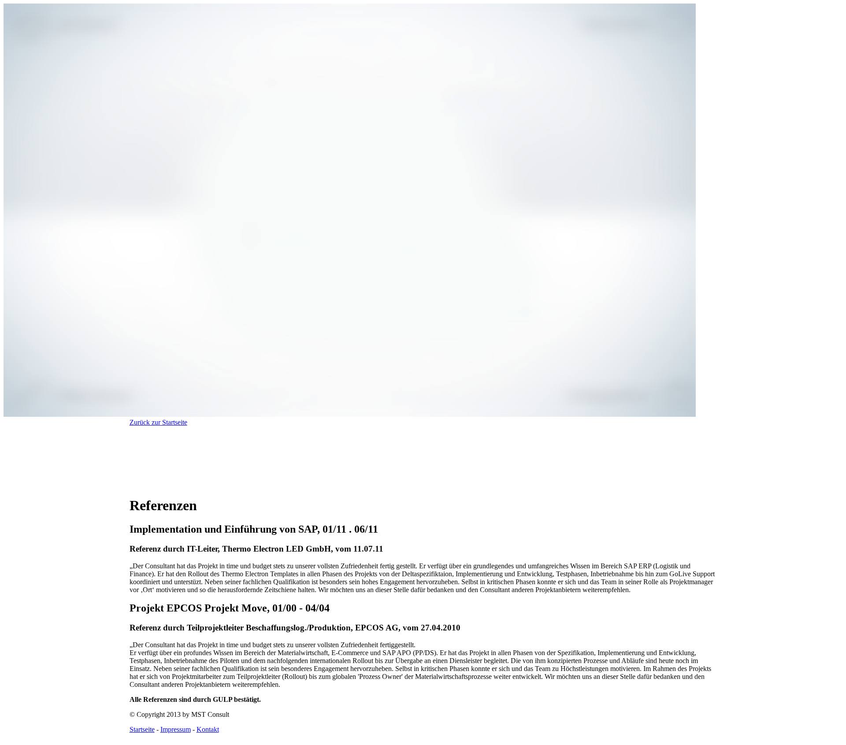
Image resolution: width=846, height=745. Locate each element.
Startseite (142, 729)
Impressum (175, 729)
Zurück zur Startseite (158, 422)
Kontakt (208, 729)
